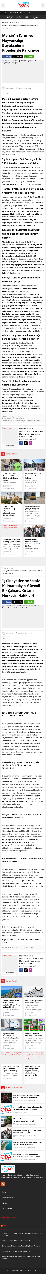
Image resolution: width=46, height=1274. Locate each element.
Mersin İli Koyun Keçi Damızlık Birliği (13, 419)
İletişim (4, 1192)
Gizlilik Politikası (8, 1198)
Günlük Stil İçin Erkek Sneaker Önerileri (16, 1241)
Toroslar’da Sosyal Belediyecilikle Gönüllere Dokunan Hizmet (21, 1258)
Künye (4, 1203)
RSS (4, 1225)
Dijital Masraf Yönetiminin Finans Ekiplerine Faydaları (26, 13)
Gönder (30, 57)
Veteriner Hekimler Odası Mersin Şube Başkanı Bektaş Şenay (21, 420)
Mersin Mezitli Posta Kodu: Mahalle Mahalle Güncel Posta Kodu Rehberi (22, 1234)
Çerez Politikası (7, 1208)
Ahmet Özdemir (9, 948)
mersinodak (9, 88)
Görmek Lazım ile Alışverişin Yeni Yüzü (16, 1251)
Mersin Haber (14, 23)
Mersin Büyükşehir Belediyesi (13, 417)
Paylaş (8, 57)
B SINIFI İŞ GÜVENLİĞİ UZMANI (25, 948)
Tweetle (19, 57)
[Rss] (3, 1184)
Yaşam (12, 568)
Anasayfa (5, 23)
